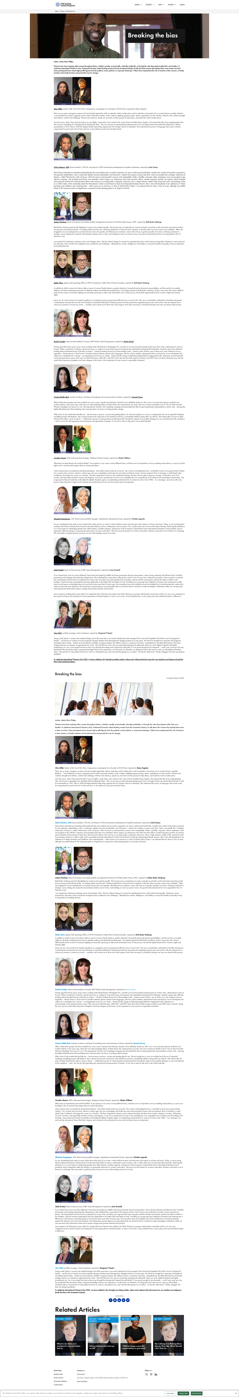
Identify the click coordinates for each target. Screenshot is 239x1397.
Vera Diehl (59, 1268)
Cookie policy (58, 1385)
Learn (137, 5)
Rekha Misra (60, 935)
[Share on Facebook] (110, 1300)
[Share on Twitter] (115, 1300)
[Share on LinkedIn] (119, 1300)
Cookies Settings (170, 1393)
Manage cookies (183, 1393)
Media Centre (58, 1374)
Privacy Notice (58, 1378)
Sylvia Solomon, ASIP (63, 822)
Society (149, 5)
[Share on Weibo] (123, 1300)
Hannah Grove (139, 1043)
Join (160, 5)
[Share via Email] (128, 1300)
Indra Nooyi (153, 167)
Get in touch (81, 1374)
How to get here (82, 1381)
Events (171, 5)
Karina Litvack (130, 989)
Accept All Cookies (196, 1393)
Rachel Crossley (61, 989)
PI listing (62, 11)
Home (56, 11)
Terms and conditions (60, 1381)
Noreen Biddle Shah (62, 1043)
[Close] (236, 1393)
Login (182, 5)
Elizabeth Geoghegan (63, 1157)
